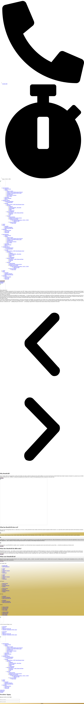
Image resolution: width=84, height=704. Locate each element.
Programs (6, 203)
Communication (10, 202)
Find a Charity (4, 614)
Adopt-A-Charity (10, 191)
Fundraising (4, 229)
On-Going (9, 205)
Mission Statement (8, 198)
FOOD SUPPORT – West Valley (15, 207)
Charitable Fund (10, 194)
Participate (11, 213)
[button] (42, 344)
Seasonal (8, 215)
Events (3, 225)
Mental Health (11, 208)
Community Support (6, 200)
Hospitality (7, 226)
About (3, 569)
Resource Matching (10, 211)
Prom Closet (13, 223)
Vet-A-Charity (9, 196)
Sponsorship (7, 232)
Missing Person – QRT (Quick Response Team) (15, 204)
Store (10, 214)
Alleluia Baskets (12, 216)
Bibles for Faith (16, 221)
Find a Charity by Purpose (11, 195)
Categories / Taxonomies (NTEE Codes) (14, 193)
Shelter (10, 209)
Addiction (11, 206)
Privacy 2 (6, 199)
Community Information (9, 201)
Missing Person (5, 583)
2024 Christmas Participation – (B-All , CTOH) (20, 266)
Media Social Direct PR (9, 228)
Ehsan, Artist (7, 231)
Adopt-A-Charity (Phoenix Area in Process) (15, 192)
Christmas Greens (8, 230)
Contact (3, 224)
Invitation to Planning (8, 227)
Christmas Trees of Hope (13, 218)
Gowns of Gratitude (12, 222)
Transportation (11, 210)
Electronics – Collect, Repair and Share (16, 212)
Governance (7, 197)
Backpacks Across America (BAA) (15, 217)
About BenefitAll (5, 187)
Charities (6, 189)
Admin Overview (8, 188)
